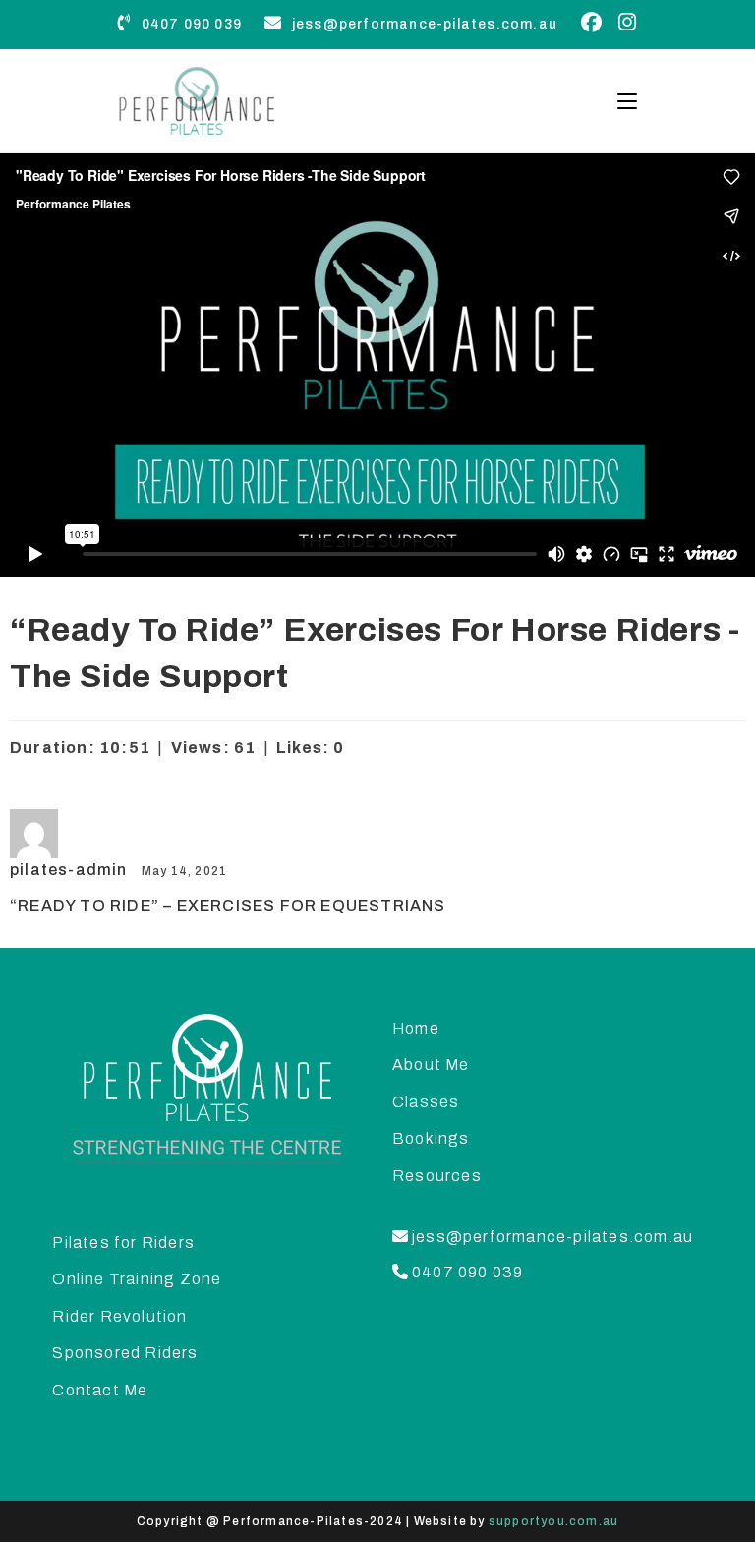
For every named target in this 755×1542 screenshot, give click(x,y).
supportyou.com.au (553, 1521)
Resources (437, 1175)
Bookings (431, 1138)
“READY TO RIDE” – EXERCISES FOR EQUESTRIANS (228, 905)
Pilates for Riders (123, 1242)
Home (415, 1028)
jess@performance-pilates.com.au (422, 24)
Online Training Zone (136, 1279)
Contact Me (99, 1390)
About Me (431, 1064)
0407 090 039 (189, 24)
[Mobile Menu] (620, 100)
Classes (425, 1102)
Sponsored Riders (125, 1352)
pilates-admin (71, 869)
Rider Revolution (119, 1316)
